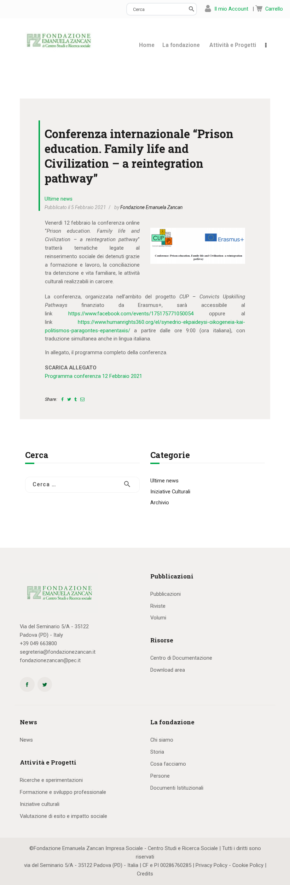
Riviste (158, 606)
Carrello (274, 9)
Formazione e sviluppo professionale (63, 792)
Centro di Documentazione (181, 658)
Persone (160, 776)
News (26, 740)
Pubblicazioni (165, 594)
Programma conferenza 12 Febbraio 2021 (93, 376)
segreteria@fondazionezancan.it (57, 652)
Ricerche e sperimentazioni (51, 780)
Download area (167, 670)
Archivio (159, 502)
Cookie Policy (247, 865)
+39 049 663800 (38, 643)
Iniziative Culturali (170, 491)
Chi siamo (161, 740)
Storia (157, 752)
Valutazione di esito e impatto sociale (63, 816)
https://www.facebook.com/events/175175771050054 (130, 313)
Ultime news (58, 199)
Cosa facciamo (168, 764)
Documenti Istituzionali (176, 788)
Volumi (158, 617)
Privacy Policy (211, 865)
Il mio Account (231, 9)
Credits (145, 874)
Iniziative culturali (39, 804)
